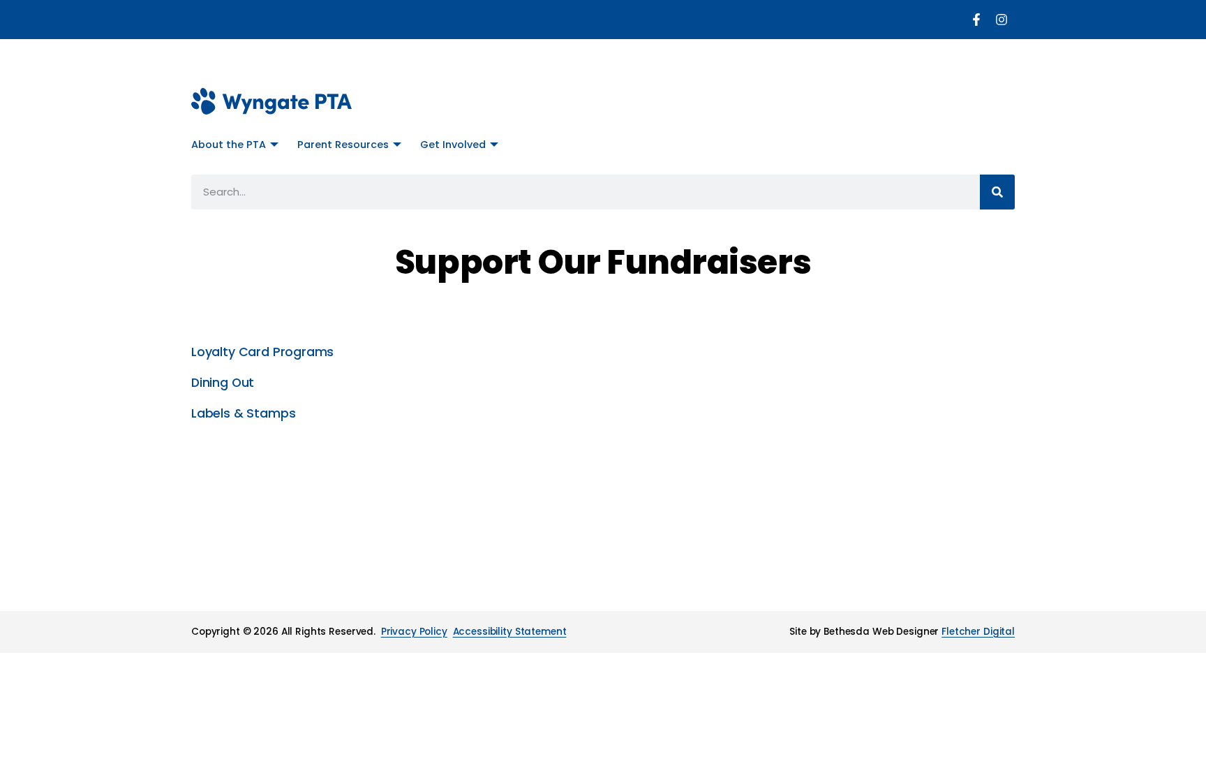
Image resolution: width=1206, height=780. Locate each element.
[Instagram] (1001, 19)
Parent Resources (343, 145)
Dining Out (222, 382)
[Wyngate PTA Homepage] (271, 101)
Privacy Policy (414, 631)
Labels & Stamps (243, 413)
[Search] (997, 192)
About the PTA (228, 145)
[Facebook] (976, 19)
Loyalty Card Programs (262, 352)
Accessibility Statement (510, 631)
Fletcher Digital (978, 631)
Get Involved (453, 145)
